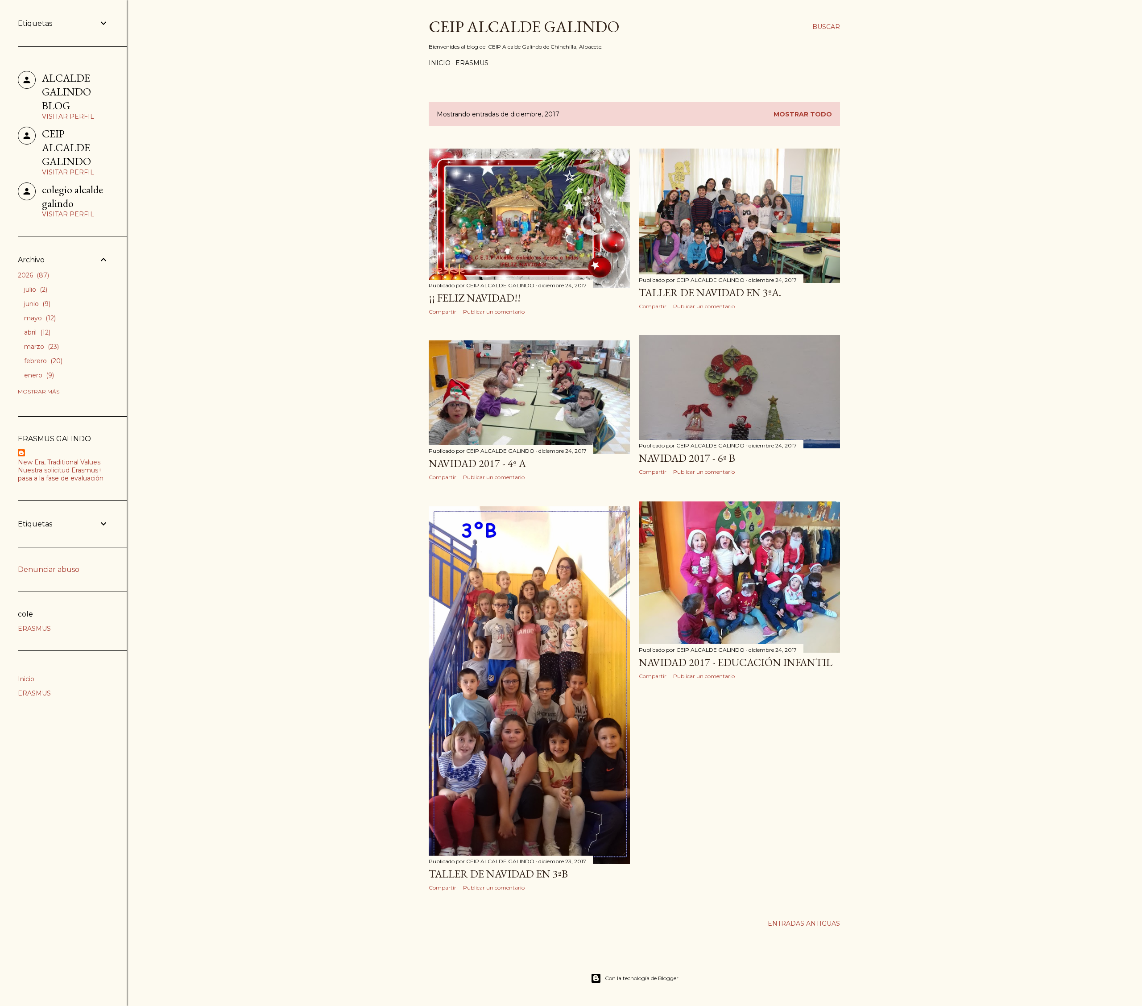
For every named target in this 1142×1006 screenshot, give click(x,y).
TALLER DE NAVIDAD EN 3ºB (498, 874)
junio (36, 304)
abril (36, 332)
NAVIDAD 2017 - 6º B (687, 458)
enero (38, 375)
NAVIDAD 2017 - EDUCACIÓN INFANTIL (735, 662)
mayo (39, 318)
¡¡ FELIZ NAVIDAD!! (475, 298)
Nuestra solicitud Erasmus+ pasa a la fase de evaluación (60, 474)
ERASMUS (471, 63)
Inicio (440, 63)
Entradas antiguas (804, 923)
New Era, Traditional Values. (60, 462)
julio (35, 290)
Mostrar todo (803, 114)
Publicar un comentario (494, 311)
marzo (40, 347)
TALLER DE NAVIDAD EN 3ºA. (710, 292)
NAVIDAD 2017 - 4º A (477, 463)
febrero (42, 361)
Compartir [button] (442, 311)
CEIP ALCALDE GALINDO (524, 26)
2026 (32, 275)
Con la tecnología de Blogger (642, 978)
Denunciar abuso (48, 569)
